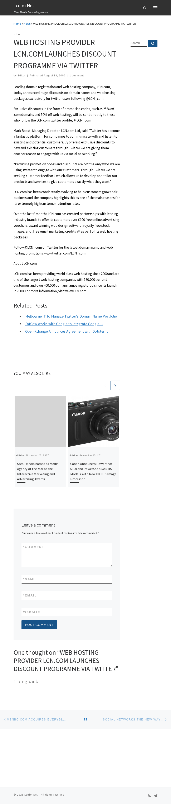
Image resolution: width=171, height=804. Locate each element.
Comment (33, 547)
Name (29, 579)
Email (30, 595)
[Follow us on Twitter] (155, 796)
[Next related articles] (115, 385)
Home (17, 23)
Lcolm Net (31, 794)
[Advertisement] (144, 117)
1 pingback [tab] (26, 681)
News (27, 23)
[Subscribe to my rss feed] (149, 796)
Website (31, 612)
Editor (21, 75)
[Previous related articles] (105, 385)
